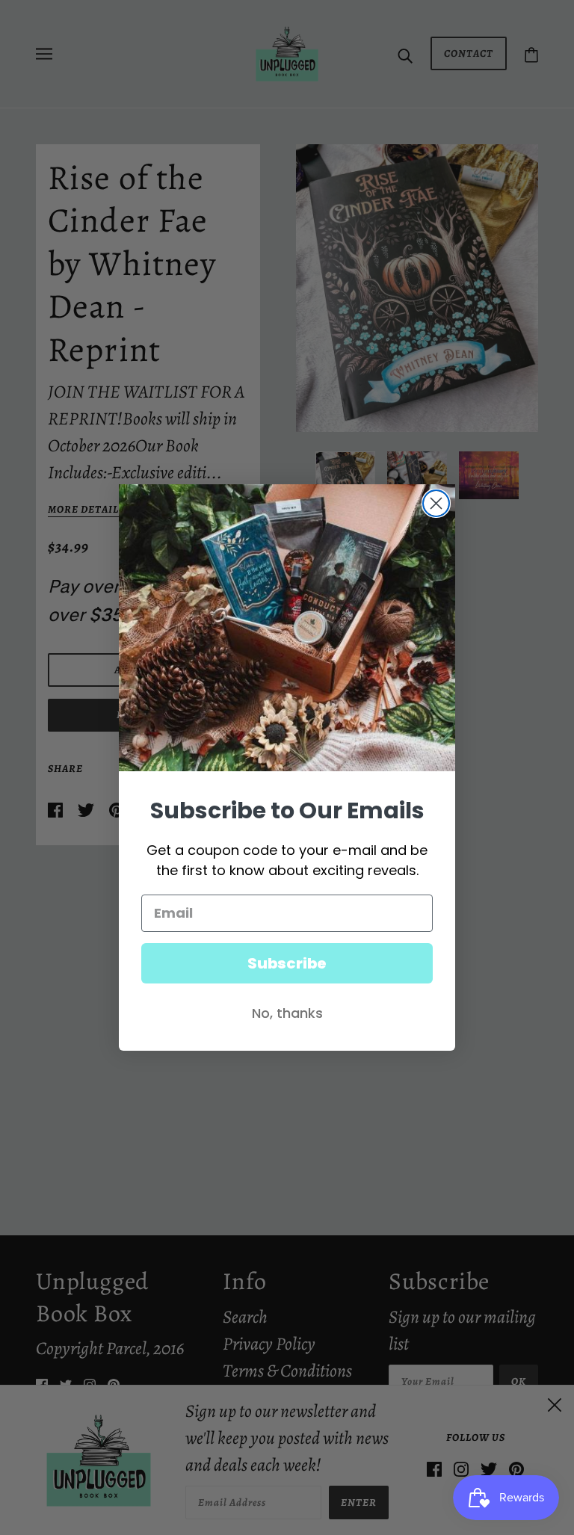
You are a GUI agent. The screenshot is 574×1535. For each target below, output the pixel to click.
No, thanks (287, 1013)
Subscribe (287, 963)
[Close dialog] (436, 503)
